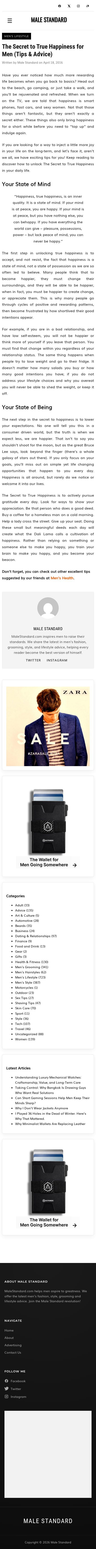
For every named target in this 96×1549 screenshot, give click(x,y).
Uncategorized (26, 1034)
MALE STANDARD (49, 20)
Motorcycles (24, 987)
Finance (21, 941)
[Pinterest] (87, 6)
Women (21, 1039)
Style (18, 1018)
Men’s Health (62, 577)
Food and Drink (27, 946)
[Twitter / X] (69, 6)
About (9, 1337)
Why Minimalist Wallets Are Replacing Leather (50, 1123)
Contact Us (12, 1352)
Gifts (18, 956)
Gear (18, 951)
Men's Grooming (27, 967)
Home (9, 1330)
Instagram (57, 660)
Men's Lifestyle (26, 977)
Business (21, 930)
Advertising (13, 1345)
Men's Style (23, 982)
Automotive (24, 920)
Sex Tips (21, 997)
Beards (20, 925)
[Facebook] (59, 6)
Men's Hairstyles (27, 972)
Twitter (33, 660)
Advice (20, 910)
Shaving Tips (24, 1003)
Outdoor (21, 992)
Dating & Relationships (32, 936)
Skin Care (22, 1008)
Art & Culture (25, 915)
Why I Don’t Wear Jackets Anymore (41, 1108)
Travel (19, 1028)
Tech (18, 1023)
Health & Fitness (27, 962)
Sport (19, 1013)
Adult (19, 905)
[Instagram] (78, 6)
